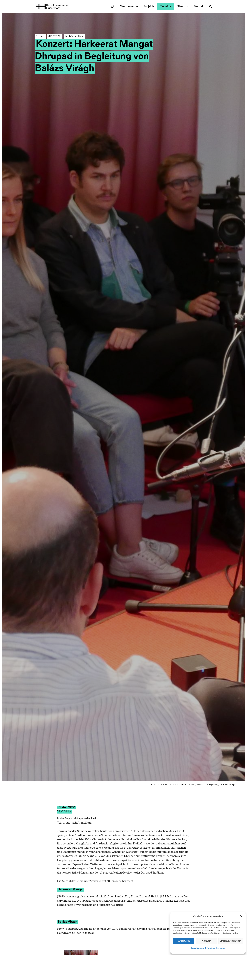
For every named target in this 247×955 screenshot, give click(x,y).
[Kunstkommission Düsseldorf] (52, 6)
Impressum (220, 948)
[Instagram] (112, 6)
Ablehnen (206, 941)
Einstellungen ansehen (230, 941)
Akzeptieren (184, 941)
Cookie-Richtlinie (197, 948)
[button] (241, 916)
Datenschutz (210, 948)
